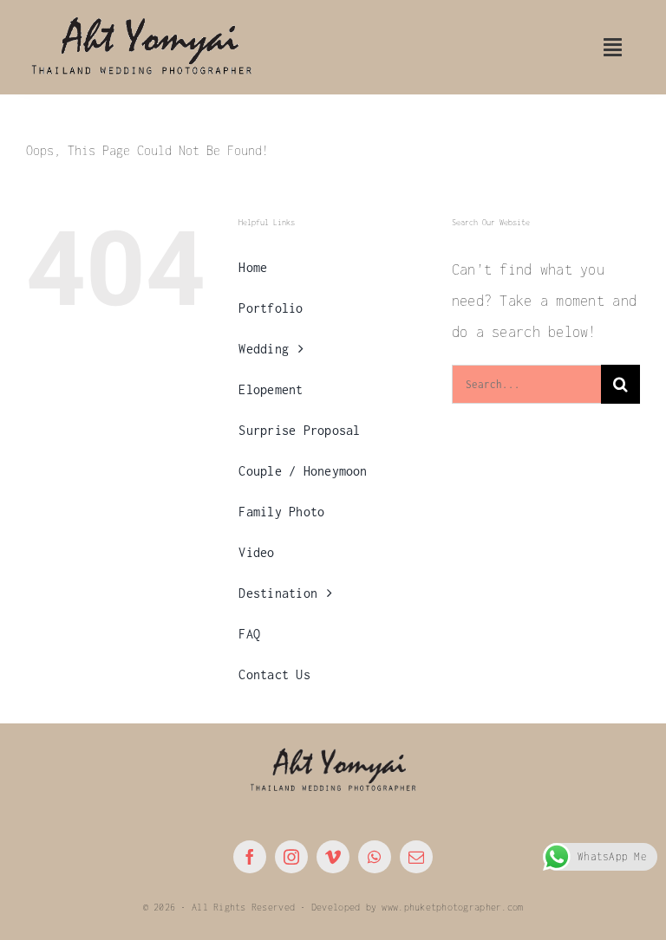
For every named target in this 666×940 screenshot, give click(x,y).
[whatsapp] (374, 856)
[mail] (416, 856)
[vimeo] (333, 856)
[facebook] (249, 856)
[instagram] (291, 856)
